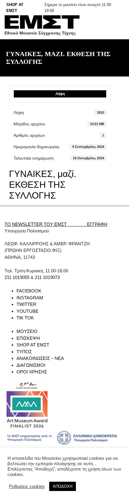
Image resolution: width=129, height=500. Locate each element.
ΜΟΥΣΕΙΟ (27, 331)
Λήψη (60, 94)
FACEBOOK (28, 290)
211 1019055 (16, 277)
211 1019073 (47, 277)
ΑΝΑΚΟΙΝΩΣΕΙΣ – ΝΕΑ (40, 358)
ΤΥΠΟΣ (24, 351)
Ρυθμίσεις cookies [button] (27, 486)
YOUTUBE (27, 311)
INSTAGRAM (29, 297)
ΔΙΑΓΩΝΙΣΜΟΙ (30, 365)
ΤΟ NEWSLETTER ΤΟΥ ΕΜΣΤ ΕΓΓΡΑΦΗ (55, 224)
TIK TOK (25, 317)
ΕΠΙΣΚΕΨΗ (28, 338)
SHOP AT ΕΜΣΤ (32, 344)
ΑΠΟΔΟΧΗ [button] (62, 486)
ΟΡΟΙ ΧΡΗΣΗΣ (31, 371)
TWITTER (26, 304)
